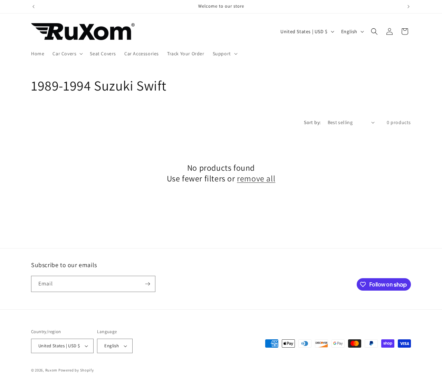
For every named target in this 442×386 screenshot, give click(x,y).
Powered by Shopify (76, 370)
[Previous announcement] (33, 6)
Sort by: (312, 122)
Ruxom (51, 370)
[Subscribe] (147, 284)
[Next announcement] (408, 6)
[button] (67, 53)
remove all (256, 178)
